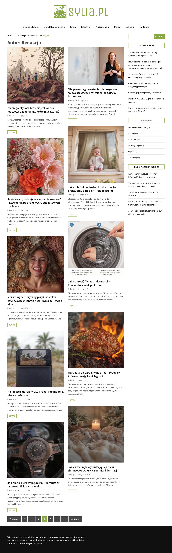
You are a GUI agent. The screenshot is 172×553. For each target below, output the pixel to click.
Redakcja (144, 26)
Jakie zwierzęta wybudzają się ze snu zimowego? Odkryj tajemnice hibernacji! (93, 468)
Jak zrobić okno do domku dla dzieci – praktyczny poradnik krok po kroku (92, 189)
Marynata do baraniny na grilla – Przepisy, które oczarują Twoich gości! (94, 374)
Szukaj (159, 36)
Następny (75, 519)
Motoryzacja (102, 26)
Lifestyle (86, 26)
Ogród (117, 26)
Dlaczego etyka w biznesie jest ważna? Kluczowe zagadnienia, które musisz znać (33, 109)
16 (64, 519)
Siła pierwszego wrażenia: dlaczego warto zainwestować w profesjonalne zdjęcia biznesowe (94, 92)
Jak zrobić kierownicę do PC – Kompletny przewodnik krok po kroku (33, 484)
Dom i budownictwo (54, 26)
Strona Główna (31, 26)
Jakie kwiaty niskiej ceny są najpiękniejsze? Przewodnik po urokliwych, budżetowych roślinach (34, 202)
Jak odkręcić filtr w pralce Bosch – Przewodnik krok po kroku (89, 283)
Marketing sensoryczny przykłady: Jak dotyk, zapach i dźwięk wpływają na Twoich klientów (34, 300)
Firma (73, 26)
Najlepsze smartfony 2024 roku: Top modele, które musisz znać (35, 393)
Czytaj (12, 132)
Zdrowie (130, 26)
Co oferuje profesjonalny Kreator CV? (145, 92)
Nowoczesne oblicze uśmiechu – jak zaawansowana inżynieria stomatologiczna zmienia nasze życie (145, 64)
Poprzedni (14, 519)
